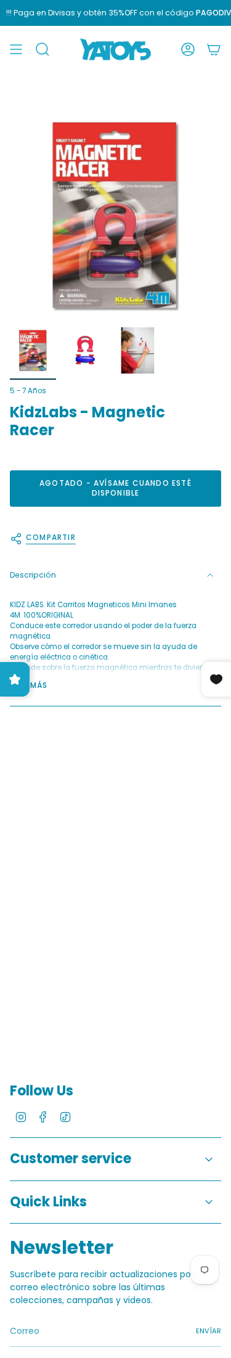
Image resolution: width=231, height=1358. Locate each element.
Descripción (33, 575)
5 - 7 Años (28, 391)
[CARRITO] (214, 49)
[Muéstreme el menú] (16, 49)
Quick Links (48, 1201)
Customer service (70, 1158)
